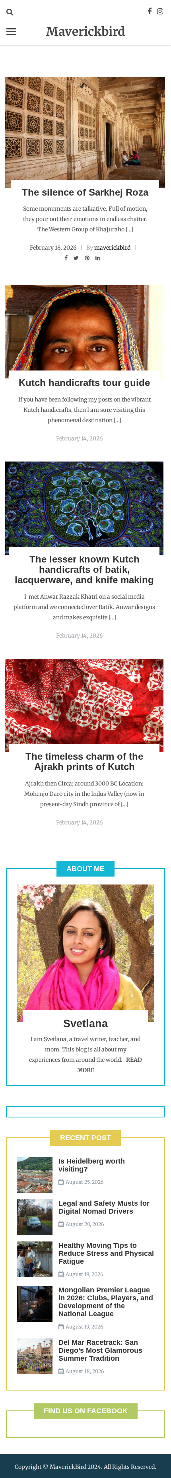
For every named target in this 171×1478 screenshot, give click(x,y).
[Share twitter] (76, 258)
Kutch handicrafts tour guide (84, 382)
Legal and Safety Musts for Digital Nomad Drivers (104, 1207)
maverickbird (112, 247)
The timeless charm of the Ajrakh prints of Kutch (84, 761)
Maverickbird (85, 31)
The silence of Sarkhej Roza (85, 192)
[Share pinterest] (87, 258)
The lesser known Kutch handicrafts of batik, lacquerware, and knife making (84, 570)
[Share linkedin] (97, 258)
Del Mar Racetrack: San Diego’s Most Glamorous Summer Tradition (100, 1350)
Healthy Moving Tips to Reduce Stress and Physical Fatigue (106, 1253)
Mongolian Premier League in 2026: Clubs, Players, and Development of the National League (105, 1302)
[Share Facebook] (66, 258)
